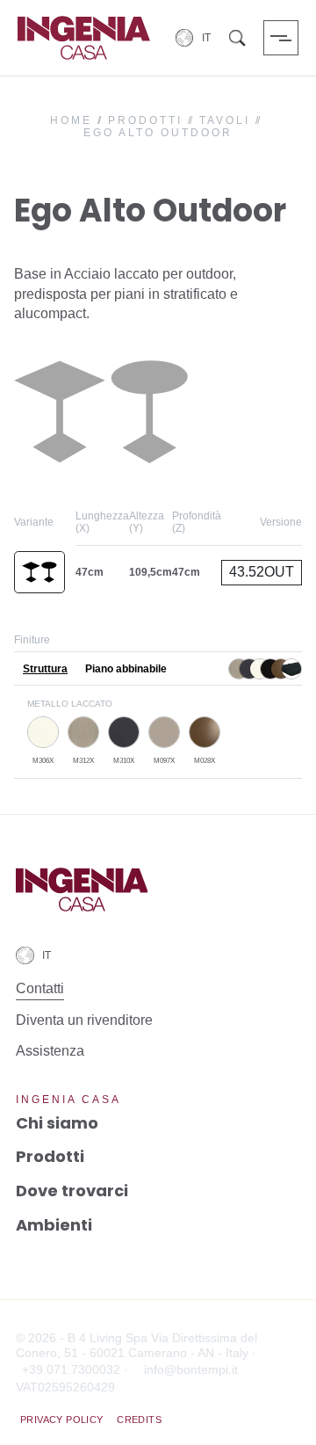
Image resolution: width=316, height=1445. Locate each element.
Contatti (40, 988)
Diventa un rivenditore (84, 1020)
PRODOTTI (145, 120)
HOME (71, 120)
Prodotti (50, 1156)
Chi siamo (57, 1123)
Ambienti (54, 1225)
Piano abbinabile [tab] (126, 670)
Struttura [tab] (45, 670)
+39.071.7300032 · (75, 1369)
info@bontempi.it (191, 1369)
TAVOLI (224, 120)
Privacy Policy (62, 1419)
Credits (139, 1419)
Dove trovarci (72, 1191)
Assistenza (50, 1050)
